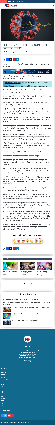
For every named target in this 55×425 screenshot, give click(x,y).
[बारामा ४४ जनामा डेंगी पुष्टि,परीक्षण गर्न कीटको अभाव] (10, 266)
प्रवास (2, 382)
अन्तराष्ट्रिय (3, 372)
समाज (2, 385)
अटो (2, 396)
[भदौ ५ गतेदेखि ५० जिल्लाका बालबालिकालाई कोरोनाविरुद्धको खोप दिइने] (44, 266)
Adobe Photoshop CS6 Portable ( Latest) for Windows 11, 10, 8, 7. (21, 299)
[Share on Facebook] (7, 59)
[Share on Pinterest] (14, 59)
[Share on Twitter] (10, 59)
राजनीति (3, 375)
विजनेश (3, 406)
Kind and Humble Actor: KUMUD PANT (17, 1)
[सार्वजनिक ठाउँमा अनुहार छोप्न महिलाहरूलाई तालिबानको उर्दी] (7, 322)
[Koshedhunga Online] (11, 5)
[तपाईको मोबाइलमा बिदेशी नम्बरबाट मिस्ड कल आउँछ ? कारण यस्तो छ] (7, 316)
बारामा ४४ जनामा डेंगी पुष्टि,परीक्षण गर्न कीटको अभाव (10, 272)
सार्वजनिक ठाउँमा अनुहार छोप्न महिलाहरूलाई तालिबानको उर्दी (26, 320)
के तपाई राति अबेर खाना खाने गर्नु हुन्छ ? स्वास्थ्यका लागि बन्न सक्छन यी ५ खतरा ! (31, 308)
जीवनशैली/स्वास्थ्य (5, 380)
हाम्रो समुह (27, 361)
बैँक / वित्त (3, 398)
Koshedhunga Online (12, 52)
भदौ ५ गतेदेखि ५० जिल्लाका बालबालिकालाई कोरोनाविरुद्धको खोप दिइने (44, 273)
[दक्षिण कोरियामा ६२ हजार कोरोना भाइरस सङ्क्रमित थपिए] (27, 266)
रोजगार (3, 403)
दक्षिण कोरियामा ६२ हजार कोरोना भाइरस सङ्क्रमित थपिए (26, 272)
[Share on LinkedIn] (17, 59)
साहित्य (3, 387)
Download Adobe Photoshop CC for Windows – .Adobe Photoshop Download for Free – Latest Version (27, 304)
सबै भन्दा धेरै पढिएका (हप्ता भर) (27, 294)
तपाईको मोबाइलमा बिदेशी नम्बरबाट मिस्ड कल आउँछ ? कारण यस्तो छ (28, 314)
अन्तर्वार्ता (3, 377)
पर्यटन (2, 401)
